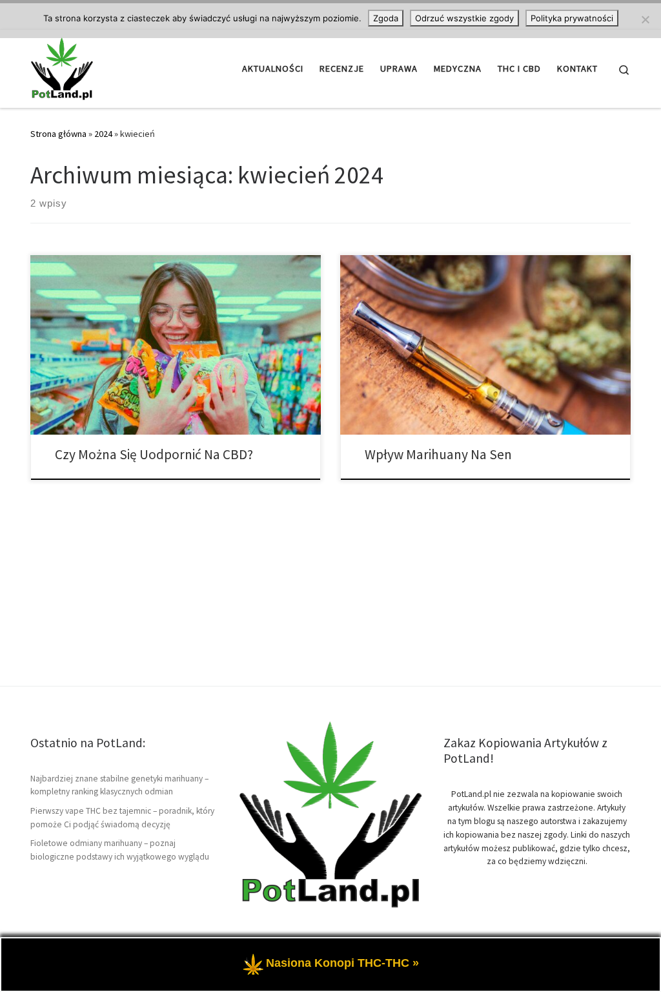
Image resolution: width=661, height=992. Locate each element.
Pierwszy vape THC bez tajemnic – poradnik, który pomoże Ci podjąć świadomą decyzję (122, 817)
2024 (103, 134)
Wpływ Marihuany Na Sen (438, 454)
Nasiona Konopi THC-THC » (342, 962)
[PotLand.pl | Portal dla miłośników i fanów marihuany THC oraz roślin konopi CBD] (62, 66)
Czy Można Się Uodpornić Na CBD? (154, 454)
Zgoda (385, 18)
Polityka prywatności (572, 18)
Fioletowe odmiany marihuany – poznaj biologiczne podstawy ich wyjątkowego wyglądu (119, 850)
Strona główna (58, 134)
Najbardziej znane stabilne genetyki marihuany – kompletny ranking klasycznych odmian (119, 785)
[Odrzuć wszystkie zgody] (644, 19)
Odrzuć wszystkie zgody (464, 18)
